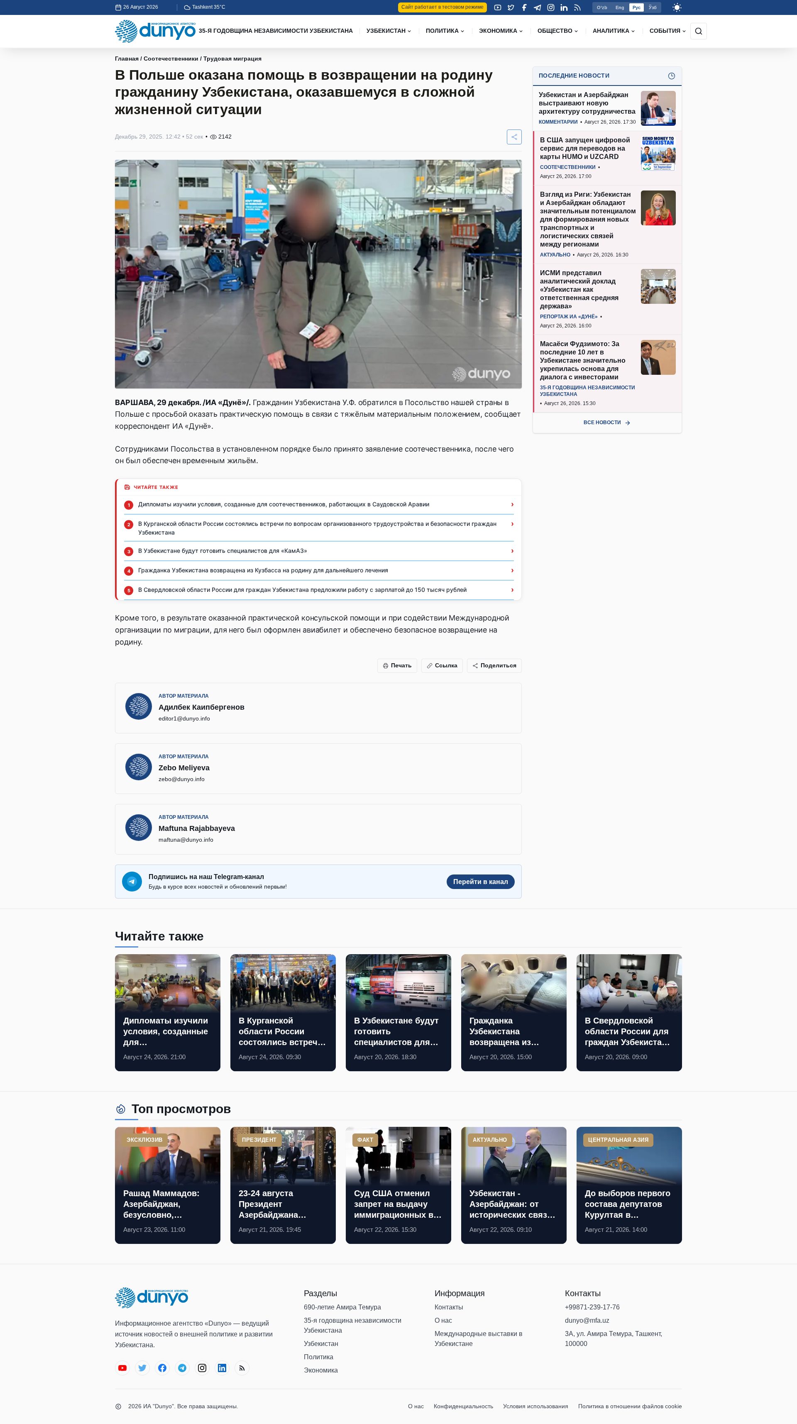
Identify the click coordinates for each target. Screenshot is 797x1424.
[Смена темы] (677, 7)
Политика (318, 1356)
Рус (637, 7)
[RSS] (577, 7)
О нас (443, 1320)
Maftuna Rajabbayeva (197, 828)
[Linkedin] (564, 7)
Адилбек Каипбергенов (201, 707)
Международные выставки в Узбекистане (479, 1338)
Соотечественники (171, 58)
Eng (620, 7)
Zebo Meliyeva (184, 768)
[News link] (167, 1012)
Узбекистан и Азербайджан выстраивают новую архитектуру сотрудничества (587, 103)
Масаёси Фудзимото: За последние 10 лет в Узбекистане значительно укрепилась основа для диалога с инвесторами (583, 360)
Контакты (449, 1307)
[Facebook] (524, 7)
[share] (514, 136)
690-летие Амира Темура (342, 1307)
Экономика (321, 1370)
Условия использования (535, 1406)
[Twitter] (511, 7)
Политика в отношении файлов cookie (630, 1406)
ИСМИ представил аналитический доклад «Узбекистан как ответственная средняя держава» (579, 289)
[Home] (155, 31)
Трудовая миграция (232, 58)
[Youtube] (498, 7)
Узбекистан (321, 1343)
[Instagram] (551, 7)
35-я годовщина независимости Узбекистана (352, 1325)
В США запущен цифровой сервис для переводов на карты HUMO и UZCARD (585, 148)
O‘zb (602, 7)
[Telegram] (537, 7)
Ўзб (653, 7)
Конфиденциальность (463, 1406)
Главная (127, 58)
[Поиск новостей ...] (698, 31)
